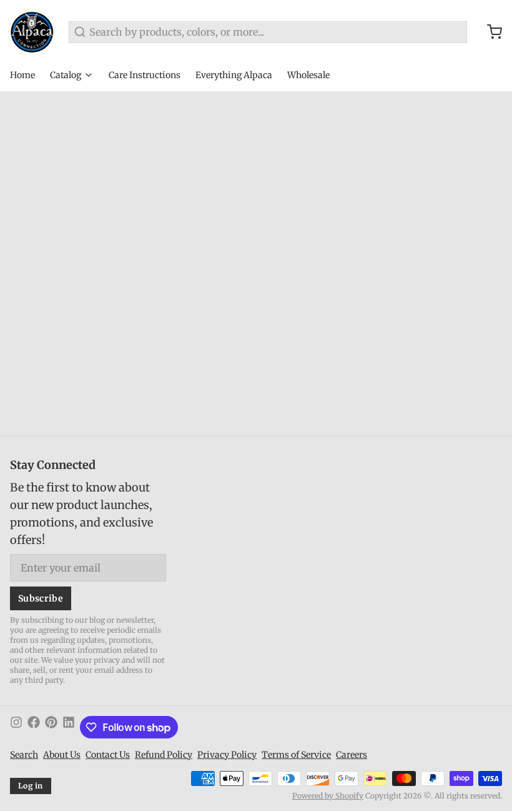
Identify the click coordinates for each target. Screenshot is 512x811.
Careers (351, 754)
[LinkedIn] (68, 727)
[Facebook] (33, 727)
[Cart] (489, 31)
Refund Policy (163, 754)
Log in (30, 785)
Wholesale (308, 75)
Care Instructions (144, 75)
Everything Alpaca (233, 75)
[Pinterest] (51, 727)
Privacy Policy (227, 754)
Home (22, 75)
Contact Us (108, 754)
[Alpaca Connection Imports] (32, 32)
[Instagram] (16, 727)
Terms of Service (296, 754)
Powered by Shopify (327, 795)
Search (24, 754)
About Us (62, 754)
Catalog (65, 75)
